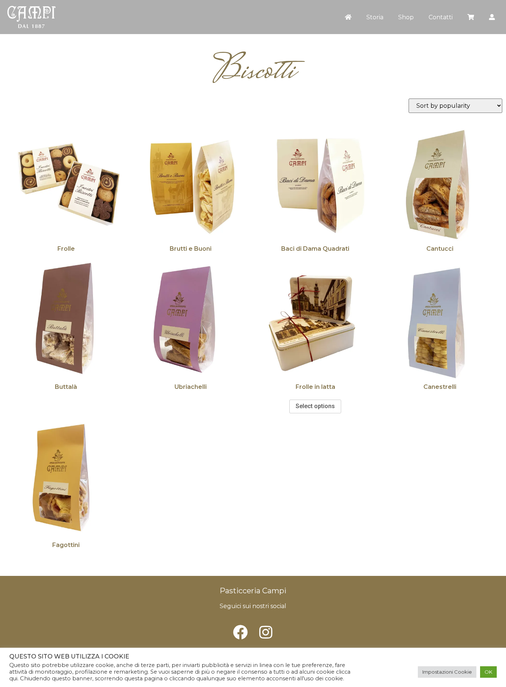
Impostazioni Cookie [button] (447, 672)
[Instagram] (265, 632)
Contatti (441, 17)
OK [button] (488, 672)
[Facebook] (240, 632)
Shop (406, 17)
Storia (374, 17)
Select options (315, 406)
